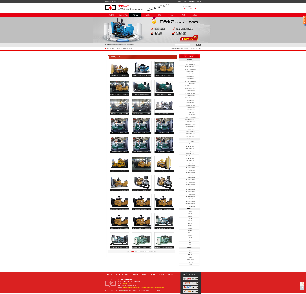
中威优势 (182, 15)
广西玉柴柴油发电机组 (190, 107)
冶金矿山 (190, 216)
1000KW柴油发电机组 (190, 196)
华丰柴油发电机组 (190, 129)
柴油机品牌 (189, 59)
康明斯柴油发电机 (146, 287)
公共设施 (190, 237)
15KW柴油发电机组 (190, 146)
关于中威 (118, 274)
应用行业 (123, 48)
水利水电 (190, 225)
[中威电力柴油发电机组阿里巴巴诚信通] (190, 292)
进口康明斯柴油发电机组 (190, 85)
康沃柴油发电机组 (190, 62)
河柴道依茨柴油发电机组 (190, 119)
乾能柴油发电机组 (190, 76)
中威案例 (159, 15)
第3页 (140, 251)
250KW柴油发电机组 (190, 172)
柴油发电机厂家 (123, 15)
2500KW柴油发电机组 (190, 206)
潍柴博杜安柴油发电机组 (190, 124)
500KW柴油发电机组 (190, 184)
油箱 (190, 250)
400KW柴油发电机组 (190, 179)
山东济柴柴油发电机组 (190, 105)
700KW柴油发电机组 (190, 189)
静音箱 (190, 257)
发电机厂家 (139, 287)
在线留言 (185, 1)
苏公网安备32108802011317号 (130, 290)
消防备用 (129, 48)
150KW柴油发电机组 (190, 167)
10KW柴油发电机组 (190, 143)
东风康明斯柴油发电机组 (190, 66)
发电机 (124, 287)
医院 (190, 240)
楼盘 (190, 242)
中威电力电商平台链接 (188, 274)
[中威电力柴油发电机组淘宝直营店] (190, 284)
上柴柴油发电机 (160, 287)
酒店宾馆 (190, 213)
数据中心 (190, 232)
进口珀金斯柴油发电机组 (190, 97)
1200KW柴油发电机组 (190, 199)
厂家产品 (135, 15)
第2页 (136, 251)
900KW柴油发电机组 (190, 194)
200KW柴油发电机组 (190, 170)
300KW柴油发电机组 (190, 175)
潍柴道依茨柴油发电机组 (190, 117)
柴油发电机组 (134, 287)
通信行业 (190, 228)
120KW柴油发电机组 (190, 165)
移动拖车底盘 (190, 262)
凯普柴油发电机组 (190, 74)
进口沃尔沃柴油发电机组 (190, 88)
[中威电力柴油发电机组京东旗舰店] (190, 280)
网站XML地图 (192, 1)
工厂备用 (190, 211)
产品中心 (135, 274)
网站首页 (111, 15)
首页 (113, 48)
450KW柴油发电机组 (190, 182)
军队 (190, 244)
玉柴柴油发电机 (153, 287)
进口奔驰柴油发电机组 (190, 90)
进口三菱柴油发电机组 (190, 93)
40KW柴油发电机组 (190, 153)
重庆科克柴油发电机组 (190, 109)
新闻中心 (127, 274)
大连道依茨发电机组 (190, 133)
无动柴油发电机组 (190, 100)
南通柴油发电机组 (190, 102)
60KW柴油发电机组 (190, 158)
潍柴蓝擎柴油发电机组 (190, 121)
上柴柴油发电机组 (190, 78)
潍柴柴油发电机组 (190, 71)
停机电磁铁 (190, 254)
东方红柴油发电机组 (190, 126)
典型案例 (144, 274)
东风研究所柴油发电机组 (190, 81)
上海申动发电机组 (190, 136)
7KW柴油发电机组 (190, 141)
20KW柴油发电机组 (190, 148)
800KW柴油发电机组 (190, 191)
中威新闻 (147, 15)
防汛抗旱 (190, 230)
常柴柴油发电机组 (190, 112)
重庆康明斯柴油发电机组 (190, 69)
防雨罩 (190, 264)
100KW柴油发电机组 (190, 163)
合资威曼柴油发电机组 (190, 114)
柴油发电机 (128, 287)
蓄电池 (190, 252)
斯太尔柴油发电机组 (190, 131)
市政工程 (190, 218)
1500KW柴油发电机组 (190, 201)
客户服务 (170, 15)
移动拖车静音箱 (190, 259)
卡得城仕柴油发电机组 (190, 64)
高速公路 (190, 223)
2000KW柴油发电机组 (190, 203)
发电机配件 (189, 247)
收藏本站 (179, 1)
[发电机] (110, 11)
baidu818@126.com (126, 283)
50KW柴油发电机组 (190, 155)
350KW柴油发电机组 (190, 177)
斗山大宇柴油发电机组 (190, 83)
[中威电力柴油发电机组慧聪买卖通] (190, 288)
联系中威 (199, 1)
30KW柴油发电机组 (190, 151)
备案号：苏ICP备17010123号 (144, 290)
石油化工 (190, 220)
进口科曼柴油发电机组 (190, 95)
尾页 (155, 251)
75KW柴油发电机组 (190, 160)
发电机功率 (189, 139)
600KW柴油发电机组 (190, 187)
